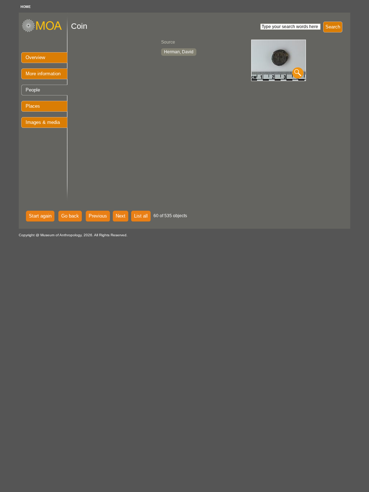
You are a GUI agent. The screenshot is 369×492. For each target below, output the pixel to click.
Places (33, 106)
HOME (26, 7)
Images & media (43, 122)
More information (43, 73)
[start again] (44, 30)
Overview (35, 57)
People (33, 90)
